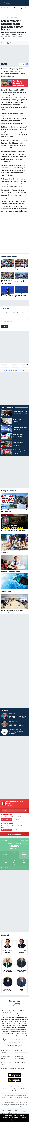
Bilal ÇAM (12, 714)
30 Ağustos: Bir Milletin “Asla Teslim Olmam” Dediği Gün (17, 717)
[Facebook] (7, 1046)
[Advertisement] (14, 347)
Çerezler (17, 1120)
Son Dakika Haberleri (8, 1068)
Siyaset (16, 8)
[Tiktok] (19, 1046)
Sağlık (15, 1089)
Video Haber (13, 18)
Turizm (12, 1091)
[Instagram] (13, 1046)
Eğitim (5, 1089)
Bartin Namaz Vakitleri (5, 1057)
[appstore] (14, 1075)
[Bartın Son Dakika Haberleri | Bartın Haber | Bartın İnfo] (7, 3)
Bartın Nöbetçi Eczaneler (6, 1051)
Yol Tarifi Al (17, 819)
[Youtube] (16, 1046)
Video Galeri (4, 18)
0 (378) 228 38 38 (7, 829)
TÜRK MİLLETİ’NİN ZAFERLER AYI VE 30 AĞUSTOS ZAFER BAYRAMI (17, 725)
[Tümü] (27, 710)
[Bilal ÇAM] (4, 716)
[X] (10, 1046)
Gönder (4, 326)
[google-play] (14, 1080)
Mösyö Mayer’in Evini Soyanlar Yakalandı (18, 732)
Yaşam (24, 1087)
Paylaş (4, 64)
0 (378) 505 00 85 (7, 819)
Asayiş (3, 8)
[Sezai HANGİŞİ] (4, 724)
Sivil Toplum (21, 1089)
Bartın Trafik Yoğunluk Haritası (19, 1057)
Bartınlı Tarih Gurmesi (16, 729)
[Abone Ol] (27, 64)
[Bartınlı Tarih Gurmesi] (4, 731)
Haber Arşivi (20, 1068)
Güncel (9, 8)
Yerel (17, 1091)
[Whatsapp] (21, 1046)
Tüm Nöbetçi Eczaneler (15, 834)
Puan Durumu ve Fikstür (6, 1063)
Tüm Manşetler (21, 1062)
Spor (22, 8)
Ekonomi (10, 1089)
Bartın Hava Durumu (22, 1050)
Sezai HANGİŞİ (13, 722)
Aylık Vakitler (6, 868)
